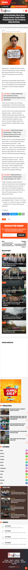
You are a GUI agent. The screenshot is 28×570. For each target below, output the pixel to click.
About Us (12, 560)
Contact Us (17, 560)
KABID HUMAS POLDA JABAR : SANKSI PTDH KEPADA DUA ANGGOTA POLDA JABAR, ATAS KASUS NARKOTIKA (18, 418)
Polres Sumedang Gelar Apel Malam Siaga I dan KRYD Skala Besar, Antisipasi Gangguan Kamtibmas (13, 304)
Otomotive (2, 480)
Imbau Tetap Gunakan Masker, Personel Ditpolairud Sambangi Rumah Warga (17, 424)
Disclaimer (23, 562)
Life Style (2, 471)
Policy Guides (17, 562)
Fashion (1, 465)
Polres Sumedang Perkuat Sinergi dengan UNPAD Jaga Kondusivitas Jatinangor (13, 291)
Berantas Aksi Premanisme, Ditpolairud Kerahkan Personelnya (17, 409)
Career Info (14, 564)
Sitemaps (6, 560)
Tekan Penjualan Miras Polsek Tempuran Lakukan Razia (18, 439)
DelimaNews (17, 567)
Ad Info (22, 560)
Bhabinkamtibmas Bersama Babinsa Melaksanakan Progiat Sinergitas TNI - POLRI (12, 177)
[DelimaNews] (14, 557)
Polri (9, 219)
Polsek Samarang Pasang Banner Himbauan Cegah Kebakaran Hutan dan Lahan (14, 331)
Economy (2, 456)
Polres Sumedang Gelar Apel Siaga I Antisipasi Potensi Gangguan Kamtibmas (13, 264)
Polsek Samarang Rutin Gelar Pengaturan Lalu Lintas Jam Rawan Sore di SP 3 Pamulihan (13, 318)
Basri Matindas (8, 526)
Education (2, 459)
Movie (1, 474)
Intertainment (3, 468)
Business (2, 454)
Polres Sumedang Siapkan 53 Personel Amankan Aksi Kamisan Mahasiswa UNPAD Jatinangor (13, 277)
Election (1, 462)
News (1, 477)
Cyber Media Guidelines (7, 562)
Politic (1, 483)
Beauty (1, 451)
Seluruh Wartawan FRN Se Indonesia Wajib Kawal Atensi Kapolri (18, 432)
